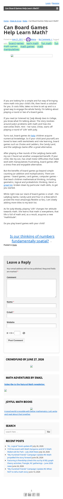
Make (25, 21)
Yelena (33, 39)
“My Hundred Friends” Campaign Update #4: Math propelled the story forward (29, 456)
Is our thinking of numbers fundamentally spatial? (32, 238)
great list (8, 185)
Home (6, 21)
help (33, 135)
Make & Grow (15, 21)
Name (10, 302)
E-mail (10, 312)
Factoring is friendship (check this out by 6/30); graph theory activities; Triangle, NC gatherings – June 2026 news (30, 463)
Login (48, 3)
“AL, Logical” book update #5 (19, 446)
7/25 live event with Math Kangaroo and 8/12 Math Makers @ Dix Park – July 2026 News (29, 450)
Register (55, 3)
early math (33, 43)
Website (11, 322)
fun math (46, 43)
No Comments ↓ (45, 39)
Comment (11, 277)
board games (16, 43)
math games (27, 46)
